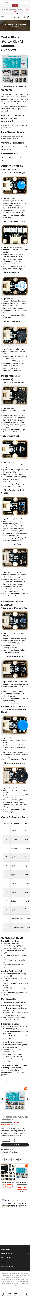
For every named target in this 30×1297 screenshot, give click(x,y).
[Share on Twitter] (6, 1159)
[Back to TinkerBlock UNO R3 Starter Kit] (15, 1082)
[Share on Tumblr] (13, 1159)
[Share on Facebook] (3, 1159)
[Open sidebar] (2, 650)
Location (13, 13)
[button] (5, 1124)
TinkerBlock (14, 1152)
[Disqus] (15, 1218)
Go (15, 6)
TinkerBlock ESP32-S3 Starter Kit (11, 1182)
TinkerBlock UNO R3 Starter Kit (15, 1118)
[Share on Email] (20, 1159)
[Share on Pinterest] (10, 1159)
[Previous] (2, 1099)
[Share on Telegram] (17, 1159)
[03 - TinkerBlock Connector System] (6, 1082)
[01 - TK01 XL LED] (23, 1082)
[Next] (27, 1099)
